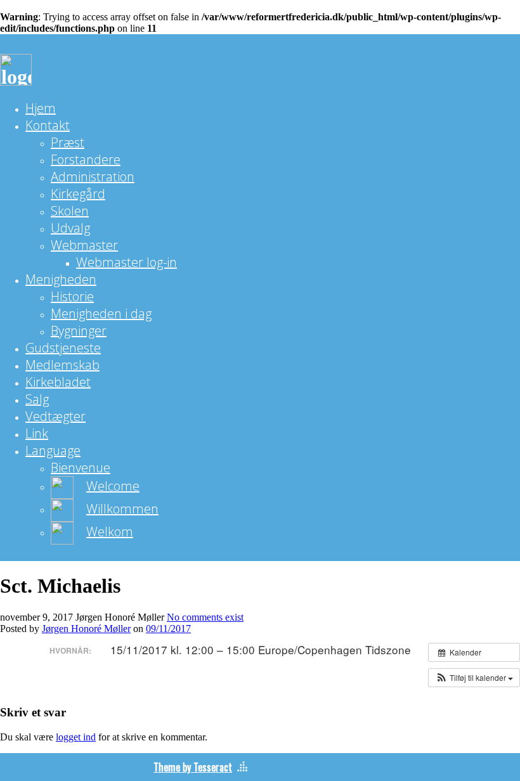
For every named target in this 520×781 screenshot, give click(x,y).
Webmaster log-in (126, 262)
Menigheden (60, 279)
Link (36, 433)
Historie (72, 296)
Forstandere (85, 159)
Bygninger (79, 330)
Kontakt (47, 125)
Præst (67, 142)
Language (53, 450)
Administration (92, 176)
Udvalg (70, 227)
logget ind (76, 737)
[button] (474, 678)
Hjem (40, 108)
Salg (37, 399)
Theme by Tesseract (192, 767)
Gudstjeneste (63, 347)
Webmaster (84, 245)
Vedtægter (55, 416)
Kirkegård (78, 193)
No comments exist (205, 617)
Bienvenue (80, 467)
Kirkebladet (58, 381)
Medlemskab (62, 364)
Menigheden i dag (101, 313)
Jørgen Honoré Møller (86, 628)
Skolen (70, 210)
